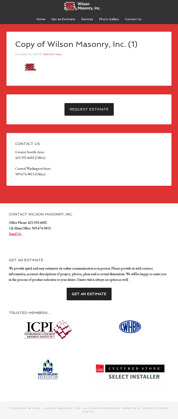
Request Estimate (89, 109)
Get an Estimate (89, 294)
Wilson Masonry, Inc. (89, 6)
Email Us (15, 234)
